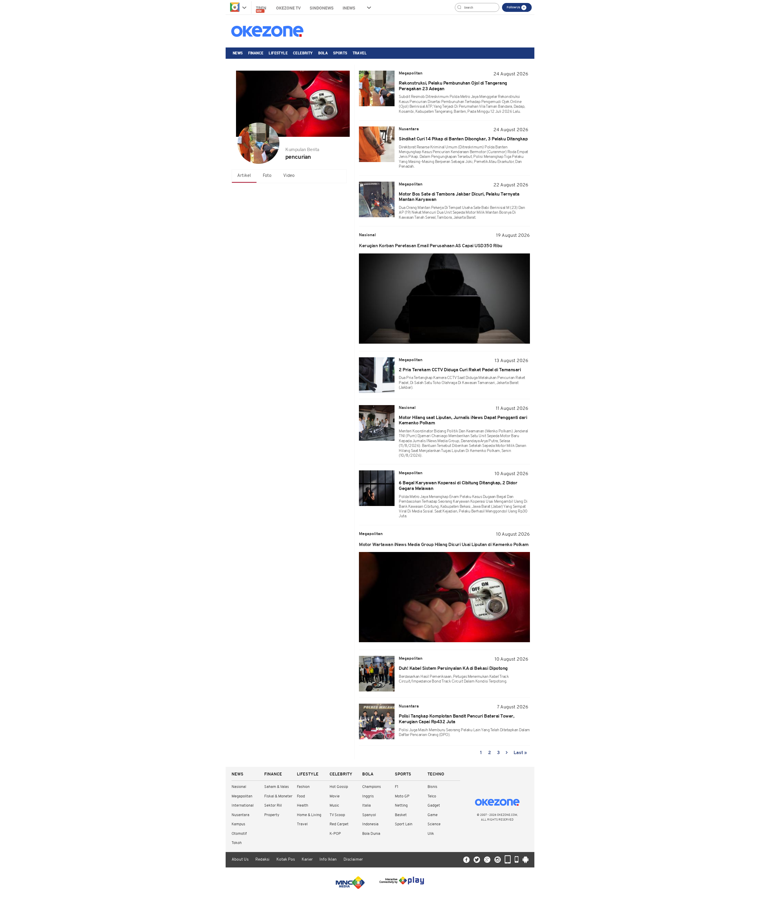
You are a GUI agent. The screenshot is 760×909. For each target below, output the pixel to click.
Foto (267, 176)
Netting (401, 806)
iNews (349, 8)
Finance (256, 52)
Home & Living (309, 815)
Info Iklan (328, 859)
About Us (240, 859)
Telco (432, 796)
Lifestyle (278, 52)
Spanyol (369, 815)
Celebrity (303, 52)
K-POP (335, 834)
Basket (401, 815)
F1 (396, 787)
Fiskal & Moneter (278, 796)
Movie (335, 796)
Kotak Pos (285, 859)
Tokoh (237, 843)
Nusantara (240, 815)
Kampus (238, 824)
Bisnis (432, 787)
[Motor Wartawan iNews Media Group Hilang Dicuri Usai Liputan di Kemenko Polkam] (444, 597)
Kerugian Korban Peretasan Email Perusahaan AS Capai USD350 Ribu (430, 246)
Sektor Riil (273, 806)
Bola (323, 52)
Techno (436, 774)
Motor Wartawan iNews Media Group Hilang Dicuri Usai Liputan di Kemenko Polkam (444, 544)
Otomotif (239, 834)
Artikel (244, 176)
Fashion (303, 787)
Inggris (368, 796)
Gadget (434, 806)
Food (301, 796)
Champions (371, 787)
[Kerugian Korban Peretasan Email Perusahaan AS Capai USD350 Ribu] (444, 298)
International (243, 806)
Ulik (431, 834)
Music (334, 806)
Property (271, 815)
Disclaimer (353, 859)
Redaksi (262, 859)
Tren (261, 8)
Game (433, 815)
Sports (340, 52)
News (238, 52)
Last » (520, 753)
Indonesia (370, 824)
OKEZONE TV (288, 8)
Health (302, 806)
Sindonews (322, 8)
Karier (307, 859)
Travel (360, 52)
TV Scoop (337, 815)
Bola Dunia (371, 834)
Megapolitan (242, 796)
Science (434, 824)
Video (288, 176)
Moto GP (402, 796)
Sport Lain (403, 824)
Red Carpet (339, 824)
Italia (366, 806)
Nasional (239, 787)
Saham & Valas (276, 787)
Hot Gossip (339, 787)
